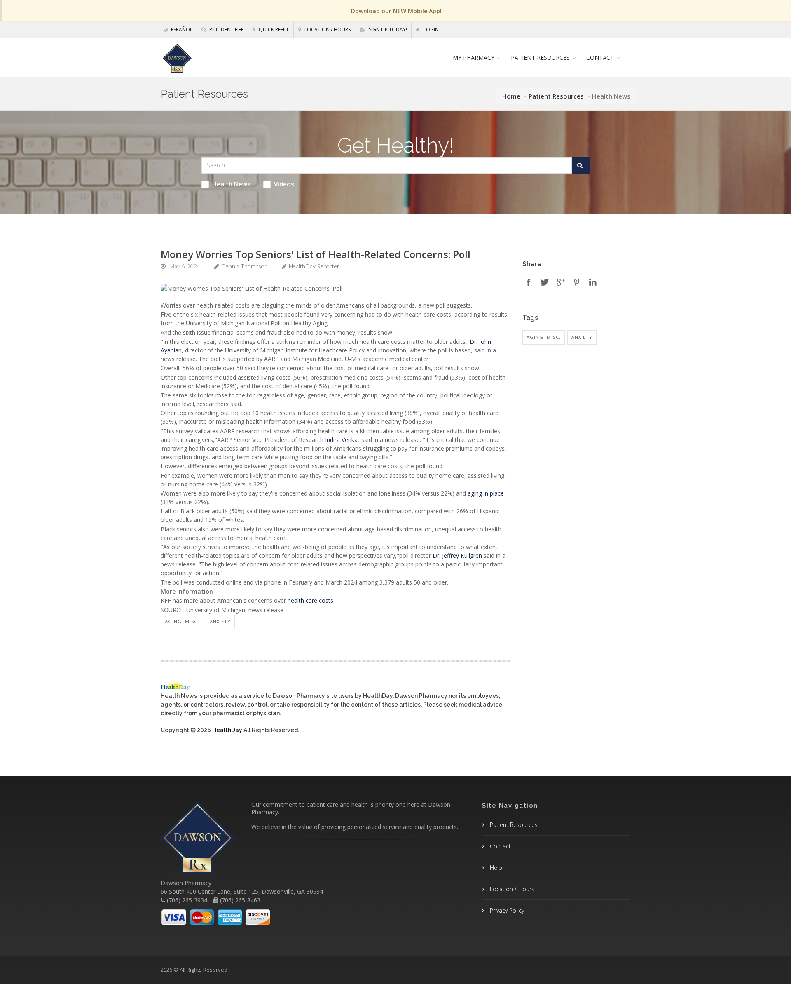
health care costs (310, 600)
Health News (231, 184)
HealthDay (227, 730)
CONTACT (600, 57)
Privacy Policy (506, 910)
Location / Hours (327, 29)
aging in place (486, 493)
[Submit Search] (581, 165)
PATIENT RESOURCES (540, 57)
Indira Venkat (342, 440)
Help (495, 867)
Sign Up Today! (387, 29)
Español (181, 29)
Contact (499, 846)
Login (430, 29)
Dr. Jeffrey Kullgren (457, 555)
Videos (284, 184)
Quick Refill (273, 29)
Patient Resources (556, 96)
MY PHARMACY (473, 57)
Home (511, 96)
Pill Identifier (226, 29)
